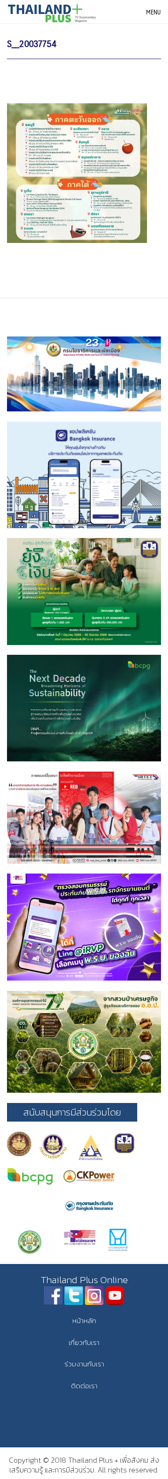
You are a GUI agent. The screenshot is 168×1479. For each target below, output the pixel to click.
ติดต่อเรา (84, 1385)
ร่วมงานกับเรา (84, 1363)
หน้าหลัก (84, 1320)
